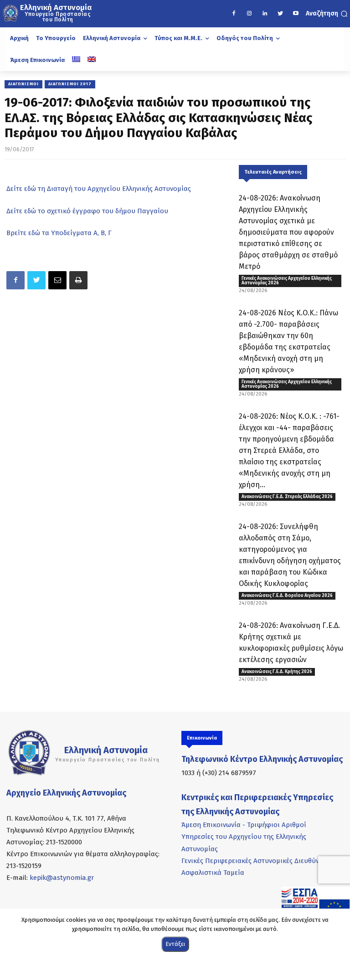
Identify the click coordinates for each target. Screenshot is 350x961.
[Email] (57, 280)
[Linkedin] (264, 13)
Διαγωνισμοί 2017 (70, 84)
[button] (327, 13)
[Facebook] (233, 13)
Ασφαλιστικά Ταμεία (212, 872)
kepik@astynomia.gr (62, 878)
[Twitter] (280, 13)
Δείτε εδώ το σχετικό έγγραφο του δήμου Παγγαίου (87, 211)
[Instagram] (249, 13)
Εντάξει (175, 943)
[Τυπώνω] (78, 280)
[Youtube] (295, 13)
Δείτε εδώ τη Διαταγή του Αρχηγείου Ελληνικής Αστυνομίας (98, 189)
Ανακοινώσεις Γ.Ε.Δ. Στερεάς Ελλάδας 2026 (287, 496)
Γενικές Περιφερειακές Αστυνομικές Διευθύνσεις (256, 861)
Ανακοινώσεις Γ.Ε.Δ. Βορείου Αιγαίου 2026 (287, 595)
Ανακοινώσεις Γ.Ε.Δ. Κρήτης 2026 (277, 671)
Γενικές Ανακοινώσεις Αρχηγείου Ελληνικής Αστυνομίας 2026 (287, 281)
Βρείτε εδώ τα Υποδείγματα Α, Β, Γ (59, 233)
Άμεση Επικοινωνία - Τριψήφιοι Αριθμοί (243, 825)
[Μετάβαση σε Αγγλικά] (91, 60)
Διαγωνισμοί (23, 84)
